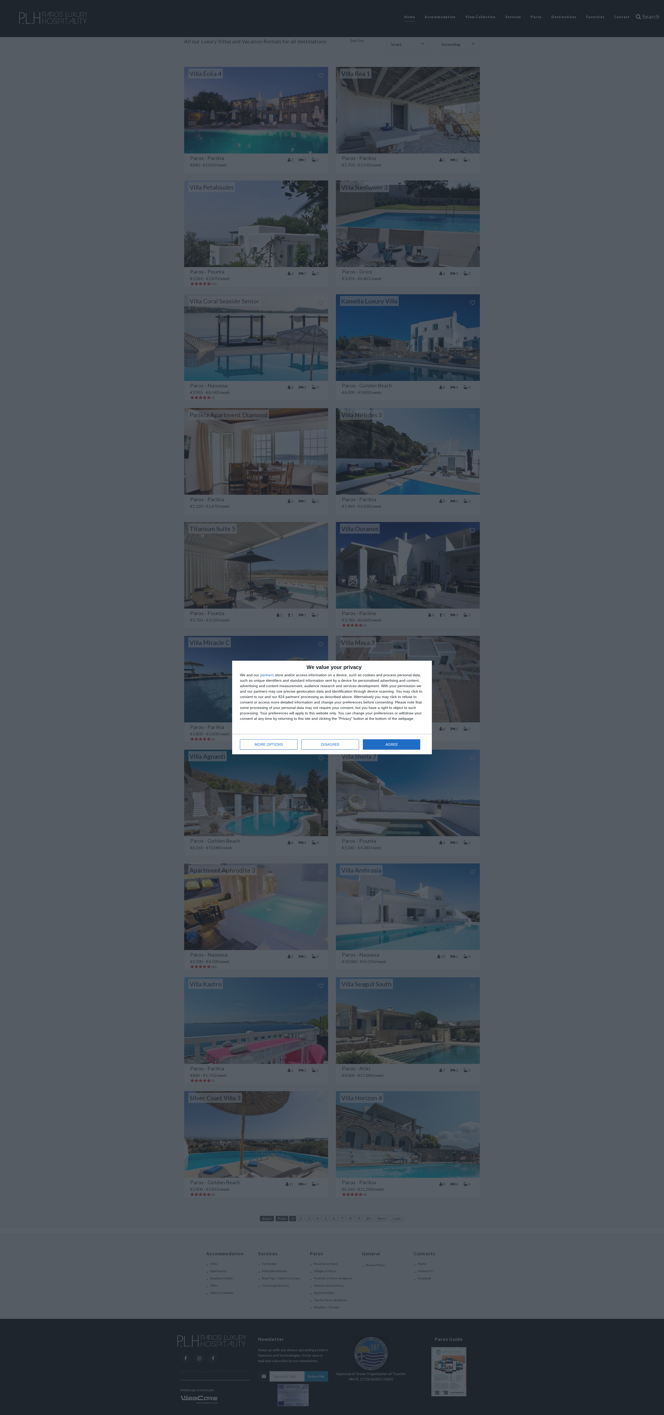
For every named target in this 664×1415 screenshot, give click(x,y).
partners (267, 675)
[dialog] (332, 707)
